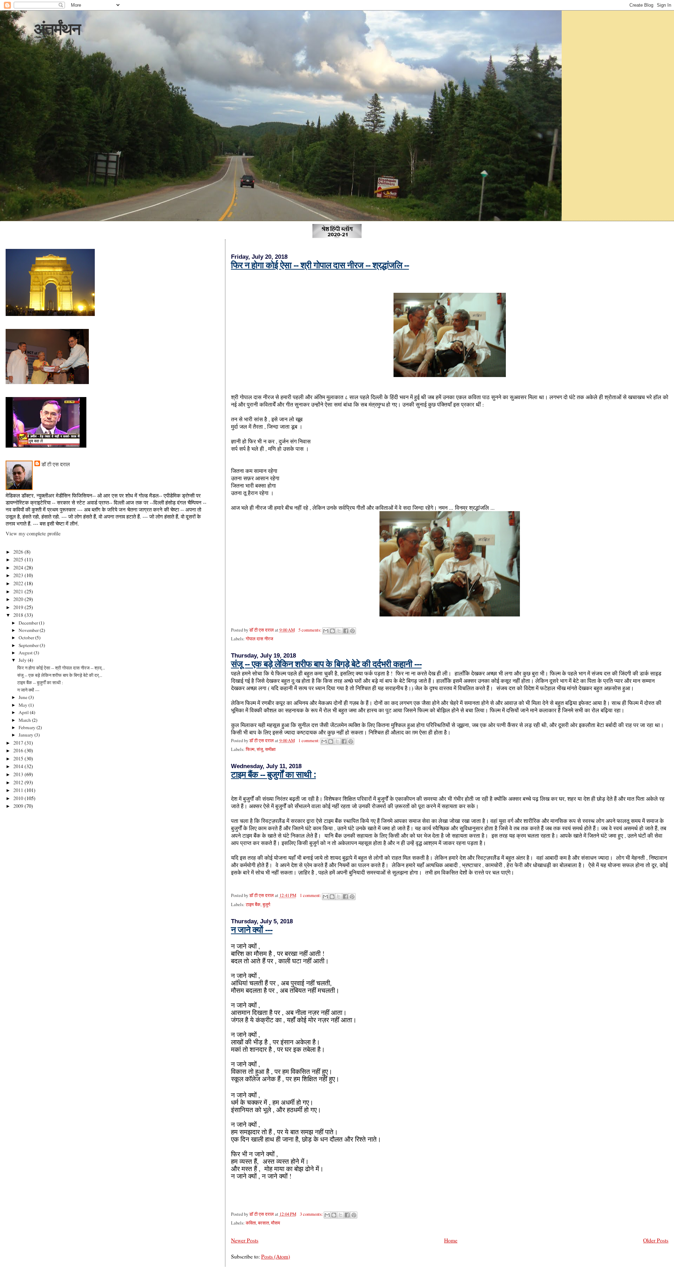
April (24, 712)
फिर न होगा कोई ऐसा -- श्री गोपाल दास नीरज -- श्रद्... (61, 668)
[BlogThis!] (332, 630)
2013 (19, 774)
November (29, 630)
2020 (19, 599)
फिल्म (250, 749)
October (27, 637)
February (28, 727)
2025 (19, 559)
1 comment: (309, 741)
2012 (19, 782)
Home (450, 1240)
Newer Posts (244, 1240)
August (26, 652)
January (26, 735)
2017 (19, 742)
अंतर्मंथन (57, 29)
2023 (19, 575)
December (29, 623)
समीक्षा (270, 749)
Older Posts (655, 1240)
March (25, 720)
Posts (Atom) (275, 1256)
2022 (19, 583)
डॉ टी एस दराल (55, 464)
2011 (19, 790)
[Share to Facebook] (345, 630)
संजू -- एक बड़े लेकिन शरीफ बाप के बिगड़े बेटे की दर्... (59, 675)
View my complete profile (33, 533)
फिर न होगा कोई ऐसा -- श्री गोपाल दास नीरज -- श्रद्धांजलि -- (320, 265)
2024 (19, 567)
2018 (19, 615)
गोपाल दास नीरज (259, 639)
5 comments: (310, 630)
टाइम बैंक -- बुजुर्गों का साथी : (273, 774)
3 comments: (312, 1214)
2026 (19, 551)
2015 (19, 758)
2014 (19, 766)
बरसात (263, 1223)
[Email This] (325, 630)
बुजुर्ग (266, 904)
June (23, 697)
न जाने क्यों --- (251, 930)
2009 (19, 806)
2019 (19, 607)
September (29, 645)
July (23, 660)
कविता (251, 1223)
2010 (19, 798)
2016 (19, 750)
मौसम (275, 1223)
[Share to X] (339, 630)
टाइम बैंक (253, 904)
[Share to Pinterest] (352, 630)
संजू (260, 749)
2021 (19, 591)
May (23, 705)
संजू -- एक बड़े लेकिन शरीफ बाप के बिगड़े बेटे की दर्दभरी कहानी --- (326, 664)
